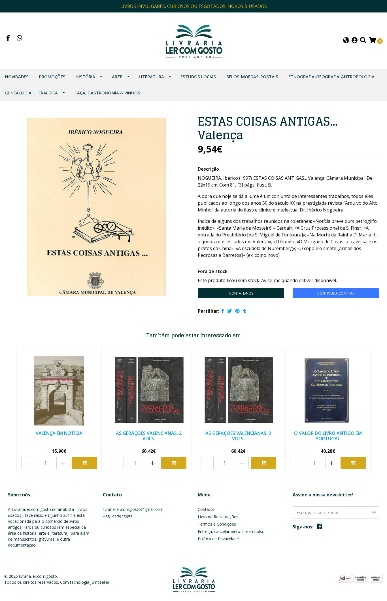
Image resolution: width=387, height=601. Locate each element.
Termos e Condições (217, 524)
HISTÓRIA (85, 76)
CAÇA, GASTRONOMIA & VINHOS (107, 93)
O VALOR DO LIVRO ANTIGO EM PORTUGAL (328, 436)
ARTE (117, 76)
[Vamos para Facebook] (8, 38)
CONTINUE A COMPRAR (336, 293)
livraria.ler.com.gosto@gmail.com (133, 509)
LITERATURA (151, 76)
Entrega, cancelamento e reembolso (231, 531)
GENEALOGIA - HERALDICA (31, 93)
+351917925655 (118, 516)
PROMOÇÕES (52, 76)
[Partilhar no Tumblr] (244, 311)
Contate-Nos (241, 293)
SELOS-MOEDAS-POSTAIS (252, 76)
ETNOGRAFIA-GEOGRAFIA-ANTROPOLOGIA (331, 76)
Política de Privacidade (218, 538)
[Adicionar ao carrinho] (84, 463)
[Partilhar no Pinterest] (237, 311)
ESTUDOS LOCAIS (198, 76)
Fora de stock (212, 271)
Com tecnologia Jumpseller (84, 582)
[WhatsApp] (20, 38)
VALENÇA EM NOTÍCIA (59, 433)
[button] (346, 40)
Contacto (206, 509)
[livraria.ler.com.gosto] (193, 40)
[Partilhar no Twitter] (229, 311)
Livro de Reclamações (218, 516)
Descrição (208, 169)
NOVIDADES (17, 76)
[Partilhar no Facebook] (223, 311)
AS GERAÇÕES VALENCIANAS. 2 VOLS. (149, 436)
